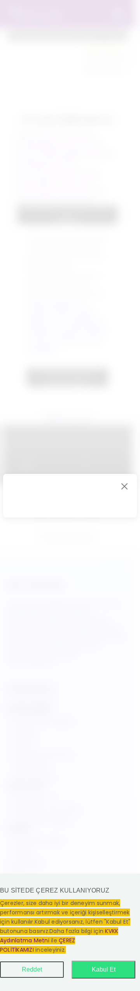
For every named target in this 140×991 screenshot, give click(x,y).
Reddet (32, 969)
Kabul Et (104, 969)
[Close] (124, 486)
